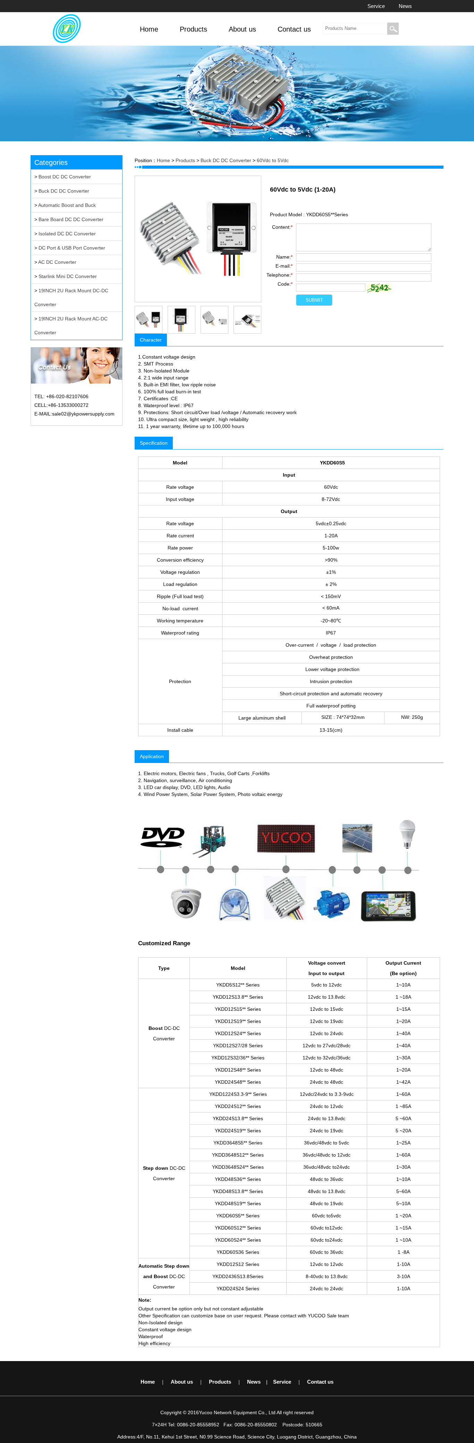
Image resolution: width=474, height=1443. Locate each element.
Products (185, 160)
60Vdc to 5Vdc (273, 160)
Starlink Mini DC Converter (68, 276)
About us (182, 1382)
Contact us (320, 1382)
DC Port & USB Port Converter (72, 248)
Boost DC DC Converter (65, 176)
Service (376, 6)
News (405, 6)
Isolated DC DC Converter (67, 233)
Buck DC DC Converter (64, 191)
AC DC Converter (57, 262)
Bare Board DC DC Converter (71, 219)
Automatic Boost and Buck (67, 205)
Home (163, 160)
